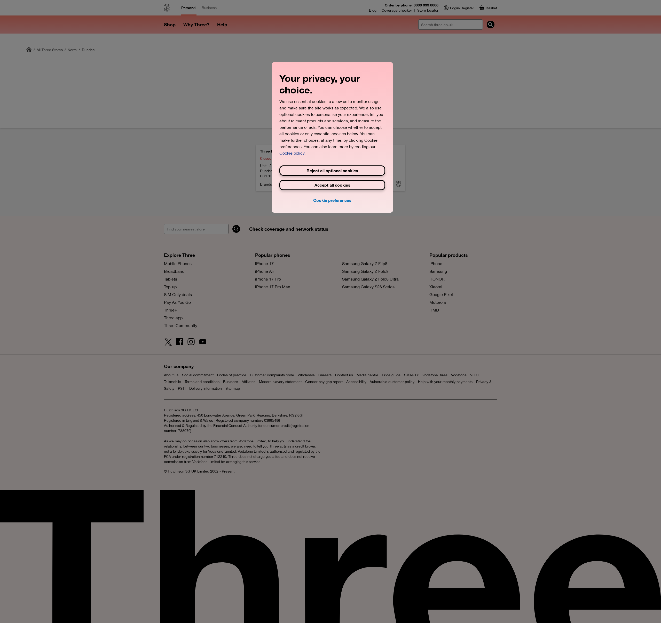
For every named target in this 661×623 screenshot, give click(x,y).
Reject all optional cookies (332, 170)
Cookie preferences (332, 200)
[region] (332, 137)
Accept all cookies (332, 184)
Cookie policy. (292, 153)
